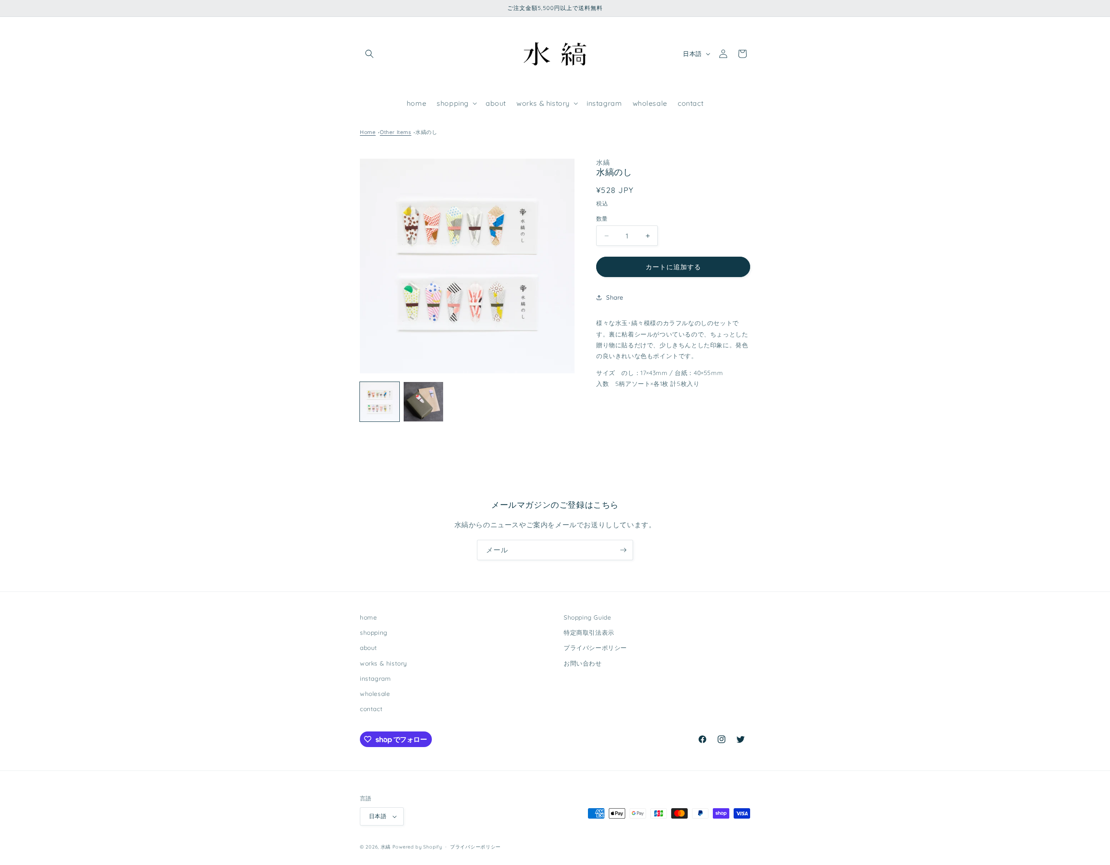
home (368, 617)
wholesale (375, 694)
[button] (369, 53)
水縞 (386, 847)
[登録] (623, 550)
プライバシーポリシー (595, 648)
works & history (383, 663)
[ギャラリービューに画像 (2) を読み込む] (423, 401)
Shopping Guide (587, 617)
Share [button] (615, 297)
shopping (374, 633)
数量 (602, 218)
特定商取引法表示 (589, 633)
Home (367, 132)
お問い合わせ (583, 663)
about (368, 648)
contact (371, 709)
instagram (375, 678)
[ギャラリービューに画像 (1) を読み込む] (379, 401)
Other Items (395, 132)
